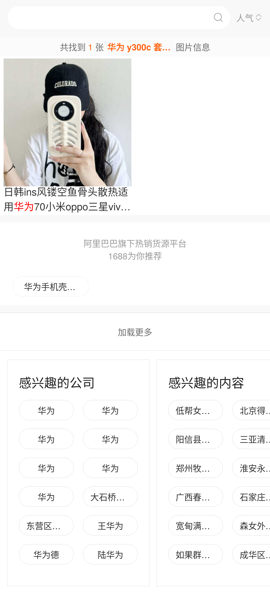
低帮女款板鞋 (201, 410)
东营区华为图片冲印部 (69, 525)
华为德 (46, 554)
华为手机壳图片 (54, 286)
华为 (46, 410)
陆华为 (110, 554)
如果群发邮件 (201, 554)
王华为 (110, 525)
